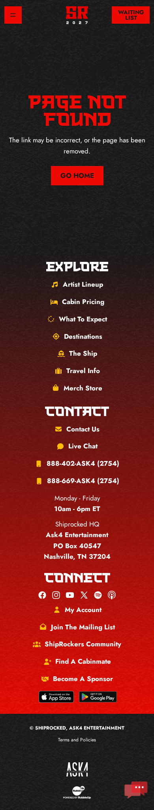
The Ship (83, 353)
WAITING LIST (131, 15)
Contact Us (83, 429)
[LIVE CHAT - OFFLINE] (136, 790)
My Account (83, 609)
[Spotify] (98, 595)
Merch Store (83, 388)
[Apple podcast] (111, 595)
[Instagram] (56, 595)
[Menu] (13, 15)
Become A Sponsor (83, 678)
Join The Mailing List (83, 627)
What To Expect (83, 319)
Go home (77, 175)
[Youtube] (70, 595)
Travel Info (83, 370)
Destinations (83, 336)
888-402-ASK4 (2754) (83, 463)
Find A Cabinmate (83, 661)
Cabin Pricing (83, 301)
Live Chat (83, 446)
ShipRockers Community (83, 644)
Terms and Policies (77, 739)
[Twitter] (84, 595)
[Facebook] (42, 595)
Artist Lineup (83, 284)
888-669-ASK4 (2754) (83, 480)
